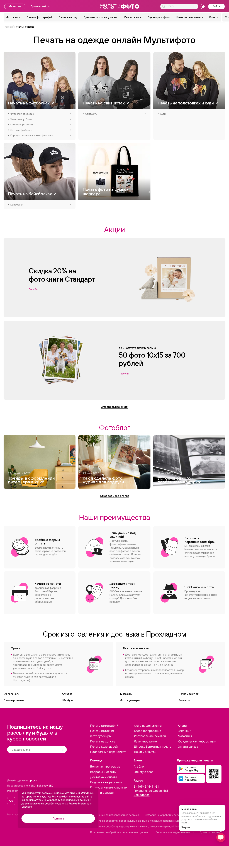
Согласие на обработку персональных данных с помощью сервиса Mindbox (137, 826)
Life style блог (143, 772)
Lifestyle (67, 700)
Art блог (67, 693)
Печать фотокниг (102, 731)
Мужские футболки (21, 124)
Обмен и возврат (102, 792)
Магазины (126, 693)
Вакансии (184, 700)
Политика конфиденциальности (174, 832)
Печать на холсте (102, 741)
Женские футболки (21, 119)
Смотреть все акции (114, 406)
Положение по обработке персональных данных (120, 832)
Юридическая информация (197, 741)
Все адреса (142, 795)
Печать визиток (189, 693)
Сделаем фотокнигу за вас (101, 17)
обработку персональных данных (68, 799)
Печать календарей (104, 746)
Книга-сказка (132, 17)
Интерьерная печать (189, 17)
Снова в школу (68, 17)
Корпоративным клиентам (108, 787)
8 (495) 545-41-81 (146, 786)
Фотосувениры (130, 700)
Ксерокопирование (147, 731)
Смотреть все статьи (114, 495)
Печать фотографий (39, 17)
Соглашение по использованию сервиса (114, 814)
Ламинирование (14, 700)
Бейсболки (16, 204)
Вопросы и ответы (103, 772)
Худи (163, 113)
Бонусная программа (105, 766)
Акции (182, 725)
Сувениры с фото (159, 17)
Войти (216, 6)
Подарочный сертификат (108, 752)
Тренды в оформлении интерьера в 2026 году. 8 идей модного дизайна (31, 480)
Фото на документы (148, 725)
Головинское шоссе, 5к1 (151, 790)
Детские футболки (21, 130)
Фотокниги (13, 17)
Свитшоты (91, 113)
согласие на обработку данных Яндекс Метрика (59, 803)
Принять (58, 818)
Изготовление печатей (150, 736)
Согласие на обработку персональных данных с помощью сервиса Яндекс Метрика (142, 820)
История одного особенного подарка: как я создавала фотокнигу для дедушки (179, 480)
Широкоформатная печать (152, 746)
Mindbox (26, 806)
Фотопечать (11, 693)
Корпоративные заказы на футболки (31, 135)
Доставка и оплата (103, 777)
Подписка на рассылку (106, 782)
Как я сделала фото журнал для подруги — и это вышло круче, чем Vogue (105, 480)
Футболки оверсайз (22, 113)
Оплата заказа (188, 746)
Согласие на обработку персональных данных (173, 814)
